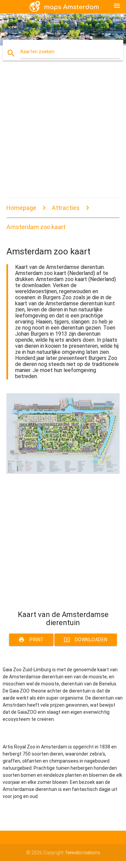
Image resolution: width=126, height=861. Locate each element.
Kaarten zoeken (37, 51)
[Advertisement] (63, 135)
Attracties (66, 207)
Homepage (21, 207)
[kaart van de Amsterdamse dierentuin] (63, 472)
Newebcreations (83, 852)
